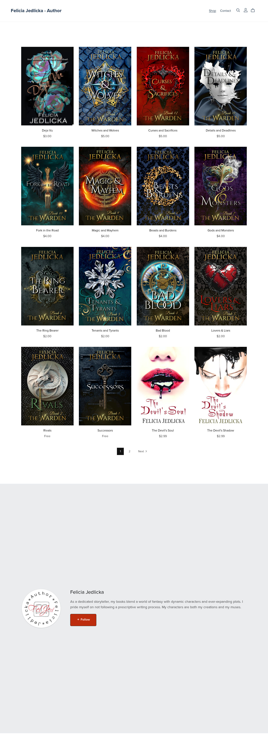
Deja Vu (47, 130)
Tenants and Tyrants (105, 331)
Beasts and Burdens (162, 230)
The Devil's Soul (163, 430)
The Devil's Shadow (220, 430)
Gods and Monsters (221, 230)
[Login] (245, 10)
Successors (105, 430)
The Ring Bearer (47, 331)
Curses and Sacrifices (162, 130)
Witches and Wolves (105, 130)
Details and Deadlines (221, 130)
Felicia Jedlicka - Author (36, 11)
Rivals (47, 430)
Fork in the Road (47, 230)
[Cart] (254, 10)
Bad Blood (163, 331)
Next (141, 451)
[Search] (238, 10)
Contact (225, 11)
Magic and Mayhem (105, 230)
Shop (212, 11)
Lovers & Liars (220, 331)
